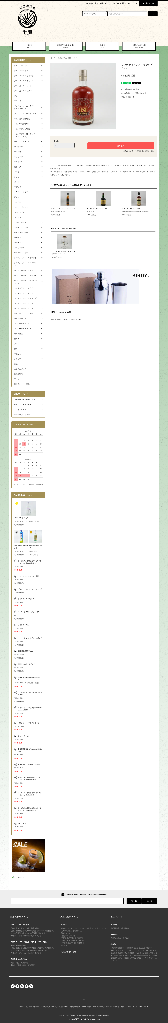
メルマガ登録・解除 (96, 3)
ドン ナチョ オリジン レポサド (30, 638)
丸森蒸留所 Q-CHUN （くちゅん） (30, 764)
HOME (29, 46)
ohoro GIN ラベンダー (21, 518)
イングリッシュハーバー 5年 (97, 208)
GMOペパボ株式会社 (91, 1015)
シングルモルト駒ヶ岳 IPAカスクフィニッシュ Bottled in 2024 (29, 794)
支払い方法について (33, 1007)
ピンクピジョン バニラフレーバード (63, 208)
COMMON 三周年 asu (25, 651)
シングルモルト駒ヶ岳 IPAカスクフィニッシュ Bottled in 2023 (29, 809)
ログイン (134, 3)
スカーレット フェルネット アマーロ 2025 (30, 694)
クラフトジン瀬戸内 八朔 (21, 547)
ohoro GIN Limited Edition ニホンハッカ (30, 678)
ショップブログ (131, 1007)
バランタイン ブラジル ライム (28, 723)
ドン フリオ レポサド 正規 (28, 576)
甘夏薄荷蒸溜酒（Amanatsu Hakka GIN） (30, 750)
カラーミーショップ (64, 1015)
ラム (75, 58)
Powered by (71, 1019)
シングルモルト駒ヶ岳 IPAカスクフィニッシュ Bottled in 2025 (29, 779)
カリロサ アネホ (24, 625)
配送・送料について (50, 1007)
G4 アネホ (22, 823)
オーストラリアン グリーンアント (30, 612)
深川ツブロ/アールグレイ (26, 664)
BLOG (102, 46)
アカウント (111, 3)
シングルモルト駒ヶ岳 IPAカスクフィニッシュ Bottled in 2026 (29, 562)
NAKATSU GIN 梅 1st (35, 547)
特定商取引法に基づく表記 (144, 151)
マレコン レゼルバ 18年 (131, 208)
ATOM (146, 1007)
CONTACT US (139, 46)
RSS (140, 1007)
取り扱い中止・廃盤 (64, 58)
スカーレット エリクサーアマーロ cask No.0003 (30, 709)
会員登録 (123, 3)
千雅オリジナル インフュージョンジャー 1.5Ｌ (63, 253)
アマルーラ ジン (24, 736)
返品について (128, 151)
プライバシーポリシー (100, 1007)
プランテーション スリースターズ (30, 589)
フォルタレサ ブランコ (26, 599)
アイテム (150, 3)
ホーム (53, 58)
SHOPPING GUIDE (65, 46)
